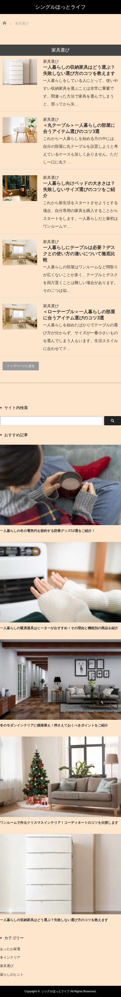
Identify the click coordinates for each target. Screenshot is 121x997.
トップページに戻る (21, 366)
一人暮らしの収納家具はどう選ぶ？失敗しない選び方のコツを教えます (54, 920)
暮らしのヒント (12, 975)
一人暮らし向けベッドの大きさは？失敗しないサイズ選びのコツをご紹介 (79, 189)
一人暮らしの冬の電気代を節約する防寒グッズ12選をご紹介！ (47, 531)
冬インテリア (10, 957)
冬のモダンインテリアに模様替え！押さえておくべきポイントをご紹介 (54, 725)
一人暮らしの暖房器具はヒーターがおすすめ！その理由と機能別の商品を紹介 (59, 628)
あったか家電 (10, 949)
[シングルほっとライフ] (60, 7)
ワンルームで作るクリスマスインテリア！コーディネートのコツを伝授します (59, 823)
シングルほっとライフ (55, 991)
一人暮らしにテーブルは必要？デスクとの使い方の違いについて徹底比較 (79, 253)
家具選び (51, 61)
